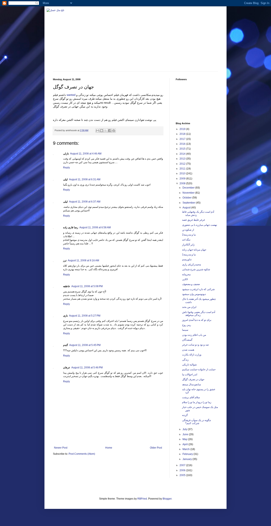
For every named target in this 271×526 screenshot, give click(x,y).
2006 (183, 470)
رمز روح (186, 325)
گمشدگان (187, 339)
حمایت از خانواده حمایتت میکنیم (199, 369)
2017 (183, 139)
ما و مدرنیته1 (189, 254)
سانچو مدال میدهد (191, 384)
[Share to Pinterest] (114, 130)
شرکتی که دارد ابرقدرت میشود (198, 289)
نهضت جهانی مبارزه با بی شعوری (199, 224)
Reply (66, 167)
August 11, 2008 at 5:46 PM (87, 367)
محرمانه (186, 274)
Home (108, 447)
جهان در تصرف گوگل (193, 379)
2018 (183, 133)
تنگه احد (186, 239)
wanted (71, 94)
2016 (183, 143)
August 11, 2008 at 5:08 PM (87, 286)
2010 (183, 173)
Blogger (167, 498)
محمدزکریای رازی (191, 264)
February (188, 454)
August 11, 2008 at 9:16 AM (83, 260)
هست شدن (188, 349)
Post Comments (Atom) (82, 453)
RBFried (142, 498)
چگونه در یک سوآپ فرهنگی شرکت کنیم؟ (196, 422)
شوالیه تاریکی (189, 364)
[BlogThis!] (102, 130)
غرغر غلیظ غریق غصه (193, 219)
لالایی (185, 279)
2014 (183, 153)
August (187, 207)
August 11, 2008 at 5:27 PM (84, 315)
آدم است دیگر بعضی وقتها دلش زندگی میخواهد (198, 314)
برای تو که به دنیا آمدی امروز (196, 319)
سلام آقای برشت (191, 397)
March (186, 449)
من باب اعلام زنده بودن (194, 334)
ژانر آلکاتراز (188, 244)
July (185, 429)
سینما (185, 329)
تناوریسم (187, 259)
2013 (183, 158)
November (189, 192)
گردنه (185, 415)
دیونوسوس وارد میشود (194, 294)
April (185, 444)
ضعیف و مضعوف (191, 284)
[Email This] (97, 130)
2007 (183, 465)
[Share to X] (106, 130)
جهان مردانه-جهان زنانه (194, 249)
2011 (183, 168)
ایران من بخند (189, 307)
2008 (183, 183)
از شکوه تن (188, 229)
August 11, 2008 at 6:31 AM (84, 179)
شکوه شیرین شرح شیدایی (196, 269)
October (187, 197)
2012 (183, 163)
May (185, 439)
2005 (183, 475)
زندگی (185, 359)
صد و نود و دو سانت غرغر (195, 344)
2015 (183, 148)
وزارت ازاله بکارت (191, 354)
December (189, 187)
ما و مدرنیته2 (189, 234)
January (187, 459)
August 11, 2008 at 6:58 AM (95, 227)
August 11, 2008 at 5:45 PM (85, 345)
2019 (183, 129)
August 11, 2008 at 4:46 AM (85, 153)
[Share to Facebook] (110, 130)
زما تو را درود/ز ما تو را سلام (196, 402)
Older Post (156, 447)
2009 (183, 178)
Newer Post (60, 447)
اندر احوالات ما (189, 374)
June (186, 434)
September (189, 202)
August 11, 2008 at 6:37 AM (84, 201)
